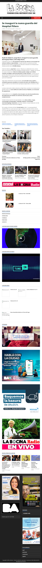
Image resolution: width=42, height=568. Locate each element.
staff (23, 550)
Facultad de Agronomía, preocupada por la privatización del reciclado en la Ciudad (6, 465)
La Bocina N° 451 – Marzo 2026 (25, 193)
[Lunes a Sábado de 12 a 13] (22, 292)
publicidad (25, 552)
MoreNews (18, 561)
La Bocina (3, 28)
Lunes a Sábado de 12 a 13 (32, 289)
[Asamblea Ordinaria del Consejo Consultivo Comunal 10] (35, 458)
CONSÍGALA (4, 217)
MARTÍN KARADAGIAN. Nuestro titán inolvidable (25, 464)
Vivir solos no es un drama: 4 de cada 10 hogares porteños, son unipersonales (21, 336)
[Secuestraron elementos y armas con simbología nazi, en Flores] (34, 170)
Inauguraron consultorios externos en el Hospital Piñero (7, 124)
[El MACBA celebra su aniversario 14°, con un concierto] (16, 458)
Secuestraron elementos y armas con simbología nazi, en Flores (33, 177)
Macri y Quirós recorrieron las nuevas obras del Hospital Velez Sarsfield (32, 124)
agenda (24, 556)
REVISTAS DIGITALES (6, 213)
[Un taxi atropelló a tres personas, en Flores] (21, 170)
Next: (31, 158)
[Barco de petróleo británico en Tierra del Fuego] (6, 315)
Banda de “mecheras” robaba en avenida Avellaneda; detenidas (7, 177)
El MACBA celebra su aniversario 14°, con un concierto (16, 463)
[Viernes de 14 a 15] (6, 304)
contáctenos (25, 554)
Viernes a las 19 (13, 289)
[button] (2, 18)
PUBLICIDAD (4, 220)
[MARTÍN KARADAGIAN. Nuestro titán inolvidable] (26, 458)
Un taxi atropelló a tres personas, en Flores (20, 176)
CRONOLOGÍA (5, 215)
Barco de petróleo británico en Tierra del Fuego (20, 312)
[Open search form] (29, 18)
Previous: (11, 158)
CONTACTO (4, 222)
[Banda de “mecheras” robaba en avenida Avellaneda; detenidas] (8, 170)
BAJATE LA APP (37, 17)
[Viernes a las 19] (6, 292)
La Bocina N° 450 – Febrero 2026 (25, 203)
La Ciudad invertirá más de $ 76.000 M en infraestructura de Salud (20, 124)
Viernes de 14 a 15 (14, 300)
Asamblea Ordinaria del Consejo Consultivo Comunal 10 (34, 465)
